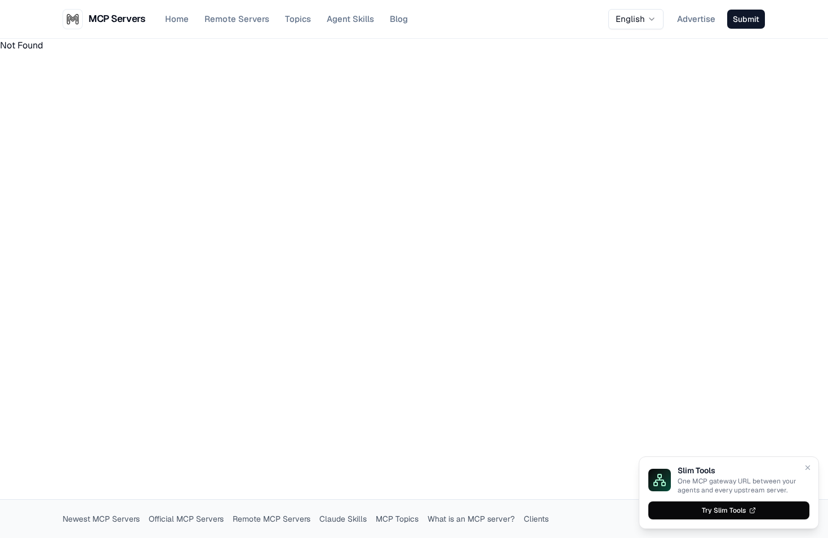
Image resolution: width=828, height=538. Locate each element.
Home (177, 19)
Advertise (696, 19)
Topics (298, 19)
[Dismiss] (807, 467)
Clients (536, 519)
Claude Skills (343, 519)
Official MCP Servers (186, 519)
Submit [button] (746, 19)
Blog (399, 19)
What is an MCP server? (471, 519)
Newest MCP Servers (101, 519)
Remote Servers (236, 19)
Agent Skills (350, 19)
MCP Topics (397, 519)
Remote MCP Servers (271, 519)
